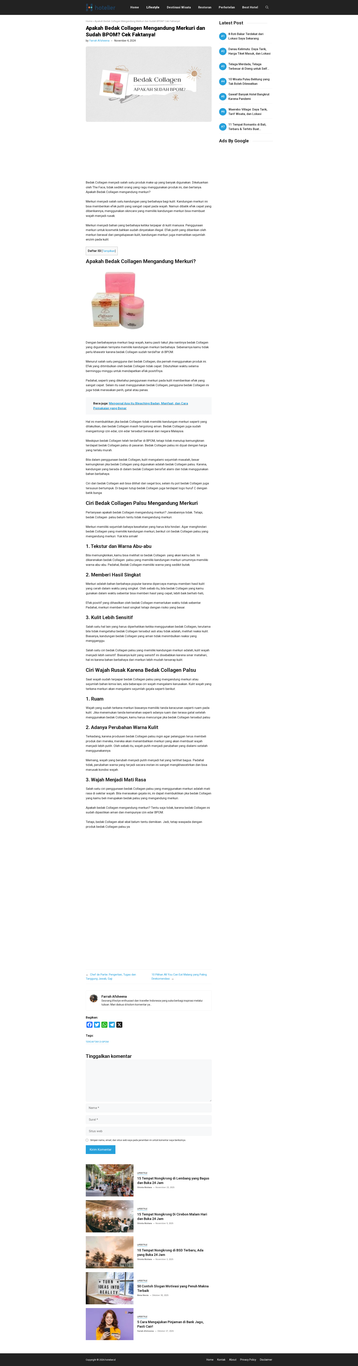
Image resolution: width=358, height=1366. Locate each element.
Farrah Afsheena (99, 40)
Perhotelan (227, 7)
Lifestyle (152, 7)
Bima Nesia (142, 1295)
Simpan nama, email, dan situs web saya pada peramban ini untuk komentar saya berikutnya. (138, 1140)
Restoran (204, 7)
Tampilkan (109, 251)
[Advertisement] (149, 153)
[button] (267, 7)
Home (134, 7)
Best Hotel (250, 7)
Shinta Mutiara (144, 1187)
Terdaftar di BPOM (97, 1041)
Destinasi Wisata (179, 7)
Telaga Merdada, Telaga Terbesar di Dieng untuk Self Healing (247, 68)
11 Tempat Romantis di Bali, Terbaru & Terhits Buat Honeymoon (247, 129)
